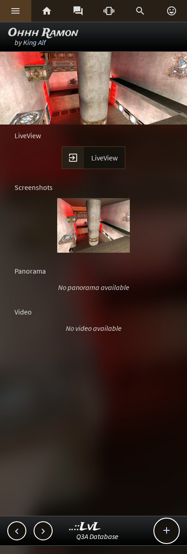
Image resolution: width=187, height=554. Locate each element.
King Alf (34, 42)
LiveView (104, 157)
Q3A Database (97, 536)
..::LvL (85, 527)
